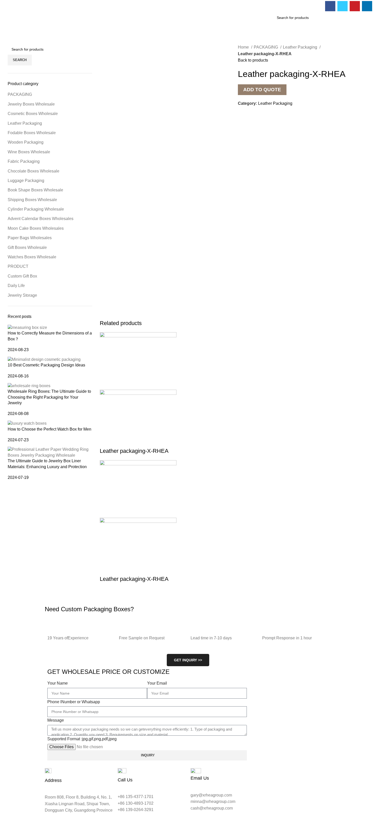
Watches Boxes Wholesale (32, 257)
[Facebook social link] (330, 6)
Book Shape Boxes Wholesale (35, 190)
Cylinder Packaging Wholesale (36, 209)
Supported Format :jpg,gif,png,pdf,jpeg (82, 739)
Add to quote (262, 89)
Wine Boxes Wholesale (29, 152)
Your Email (157, 683)
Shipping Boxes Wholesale (32, 200)
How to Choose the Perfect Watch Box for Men (49, 429)
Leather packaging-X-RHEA (134, 451)
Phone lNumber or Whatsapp (73, 702)
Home (244, 47)
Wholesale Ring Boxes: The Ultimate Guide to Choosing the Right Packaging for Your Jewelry (49, 397)
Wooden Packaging (25, 142)
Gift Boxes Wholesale (27, 247)
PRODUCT (18, 266)
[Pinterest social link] (355, 6)
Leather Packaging (300, 47)
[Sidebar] (6, 824)
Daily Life (16, 285)
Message (55, 720)
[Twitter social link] (342, 6)
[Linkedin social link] (367, 6)
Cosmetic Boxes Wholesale (33, 113)
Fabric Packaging (24, 161)
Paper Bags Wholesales (30, 238)
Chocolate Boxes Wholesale (33, 171)
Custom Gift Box (22, 276)
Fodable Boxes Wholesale (32, 133)
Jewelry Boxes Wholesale (31, 104)
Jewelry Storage (22, 295)
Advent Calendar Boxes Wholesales (40, 218)
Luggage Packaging (26, 180)
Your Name (57, 683)
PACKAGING (266, 47)
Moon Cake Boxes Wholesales (36, 228)
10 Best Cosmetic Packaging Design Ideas (46, 365)
